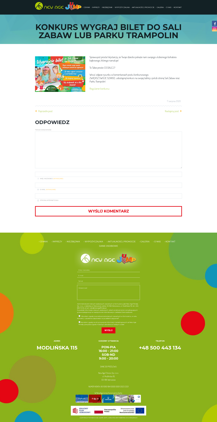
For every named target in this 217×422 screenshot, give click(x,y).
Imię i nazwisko (51, 178)
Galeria (160, 7)
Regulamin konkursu (100, 88)
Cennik (87, 7)
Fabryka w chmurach (127, 418)
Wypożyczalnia (122, 7)
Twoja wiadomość (43, 130)
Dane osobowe (108, 246)
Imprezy (96, 7)
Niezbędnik (107, 7)
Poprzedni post (45, 111)
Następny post (172, 111)
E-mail (48, 189)
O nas (168, 7)
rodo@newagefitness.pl (98, 308)
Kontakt (178, 7)
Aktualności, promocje (143, 7)
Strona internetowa (49, 200)
